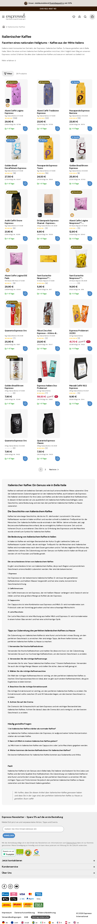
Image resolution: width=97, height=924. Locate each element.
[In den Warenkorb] (25, 128)
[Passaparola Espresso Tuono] (48, 148)
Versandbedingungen (11, 917)
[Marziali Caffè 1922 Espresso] (80, 368)
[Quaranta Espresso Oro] (16, 313)
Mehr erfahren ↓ (9, 60)
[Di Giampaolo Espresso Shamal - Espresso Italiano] (48, 203)
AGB (26, 917)
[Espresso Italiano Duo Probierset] (48, 368)
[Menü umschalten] (3, 16)
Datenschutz (71, 843)
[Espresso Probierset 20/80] (80, 313)
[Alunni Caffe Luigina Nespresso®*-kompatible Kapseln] (80, 203)
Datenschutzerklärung (25, 912)
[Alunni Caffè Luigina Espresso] (16, 93)
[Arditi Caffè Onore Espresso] (16, 203)
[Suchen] (85, 16)
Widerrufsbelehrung (47, 912)
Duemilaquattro (57, 3)
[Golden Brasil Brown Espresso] (80, 148)
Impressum (7, 912)
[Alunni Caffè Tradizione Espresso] (48, 93)
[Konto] (79, 16)
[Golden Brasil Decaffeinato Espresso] (16, 148)
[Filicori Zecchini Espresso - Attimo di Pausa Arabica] (48, 313)
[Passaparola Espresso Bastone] (80, 93)
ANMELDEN (9, 835)
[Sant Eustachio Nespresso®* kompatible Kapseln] (48, 258)
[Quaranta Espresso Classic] (48, 423)
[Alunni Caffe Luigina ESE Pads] (16, 258)
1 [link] (40, 469)
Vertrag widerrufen (40, 917)
